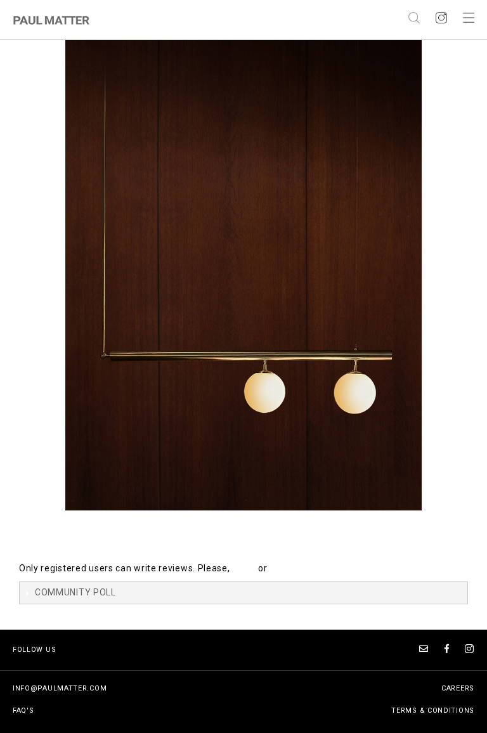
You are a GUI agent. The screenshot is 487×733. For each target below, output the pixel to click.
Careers (457, 688)
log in (244, 568)
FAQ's (23, 710)
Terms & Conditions (432, 710)
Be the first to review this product (93, 542)
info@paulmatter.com (60, 688)
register (286, 568)
